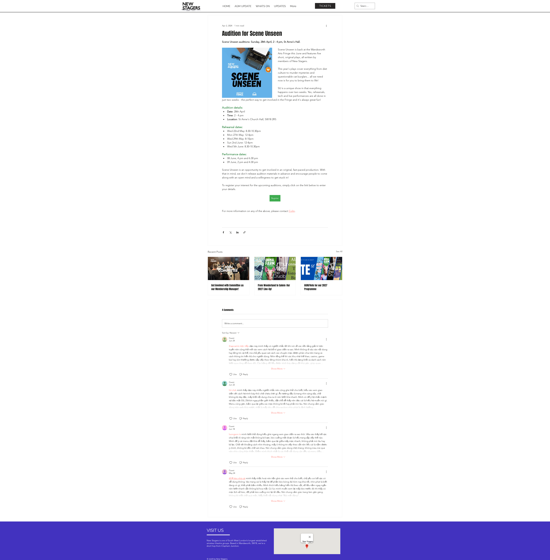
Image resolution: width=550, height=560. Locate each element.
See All (339, 251)
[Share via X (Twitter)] (230, 232)
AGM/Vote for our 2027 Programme (315, 287)
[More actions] (326, 25)
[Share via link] (244, 232)
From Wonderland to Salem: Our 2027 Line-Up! (274, 287)
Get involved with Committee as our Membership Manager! (227, 287)
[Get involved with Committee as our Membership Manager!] (228, 268)
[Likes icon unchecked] (231, 374)
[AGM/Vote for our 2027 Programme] (321, 268)
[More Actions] (326, 339)
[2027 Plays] (275, 268)
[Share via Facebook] (223, 232)
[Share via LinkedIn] (237, 232)
